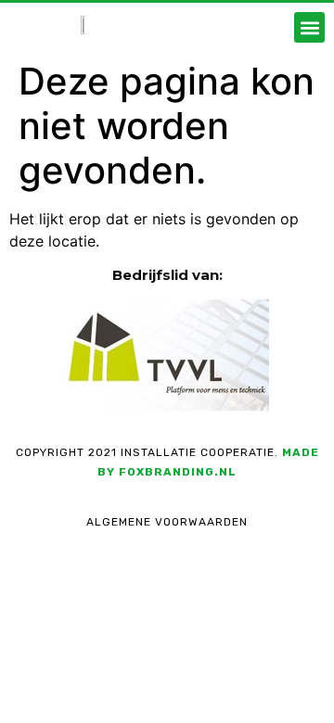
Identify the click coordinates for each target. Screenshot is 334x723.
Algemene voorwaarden (167, 521)
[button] (309, 27)
